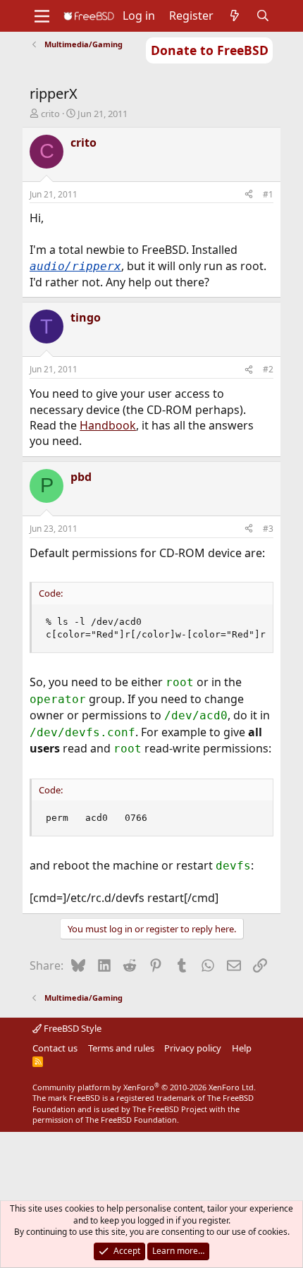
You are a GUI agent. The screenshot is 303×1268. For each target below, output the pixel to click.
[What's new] (235, 15)
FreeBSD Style (71, 1028)
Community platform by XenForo (144, 1087)
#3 (268, 529)
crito (50, 113)
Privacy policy (192, 1048)
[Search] (263, 15)
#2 (268, 369)
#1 (268, 194)
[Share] (249, 195)
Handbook (108, 425)
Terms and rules (121, 1048)
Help (242, 1048)
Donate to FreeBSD (209, 50)
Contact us (55, 1048)
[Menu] (41, 16)
